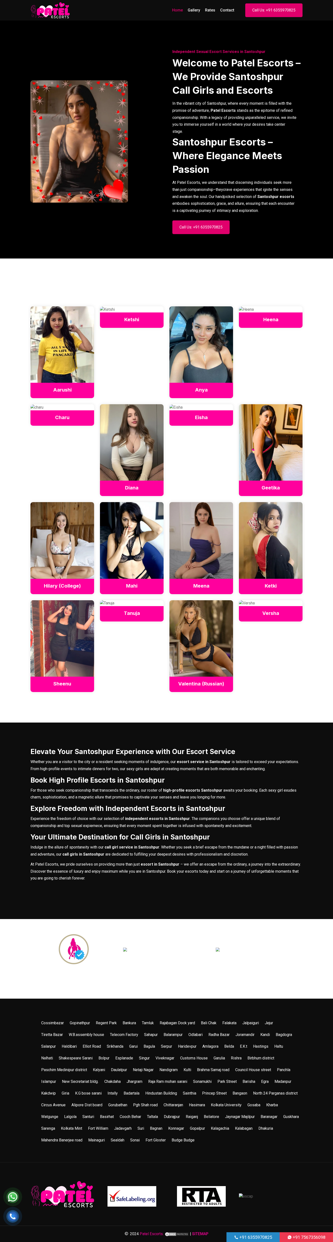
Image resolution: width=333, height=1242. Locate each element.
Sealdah (117, 1140)
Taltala (152, 1116)
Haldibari (69, 1046)
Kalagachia (220, 1128)
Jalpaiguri (250, 1023)
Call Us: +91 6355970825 (273, 10)
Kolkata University (226, 1105)
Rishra (236, 1058)
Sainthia (189, 1093)
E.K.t (243, 1046)
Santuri (88, 1116)
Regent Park (106, 1023)
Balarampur (173, 1034)
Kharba (272, 1105)
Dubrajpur (172, 1116)
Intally (113, 1093)
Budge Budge (183, 1140)
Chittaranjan (173, 1105)
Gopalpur (197, 1128)
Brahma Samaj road (213, 1069)
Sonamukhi (202, 1081)
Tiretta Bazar (52, 1034)
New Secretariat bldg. (80, 1081)
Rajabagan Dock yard (177, 1023)
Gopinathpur (80, 1023)
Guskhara (291, 1116)
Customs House (194, 1058)
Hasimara (197, 1105)
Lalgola (70, 1116)
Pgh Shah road (145, 1105)
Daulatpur (119, 1069)
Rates (210, 10)
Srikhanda (115, 1046)
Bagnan (156, 1128)
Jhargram (134, 1081)
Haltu (278, 1046)
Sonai (135, 1140)
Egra (265, 1081)
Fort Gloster (156, 1140)
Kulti (187, 1069)
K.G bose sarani (88, 1093)
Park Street (227, 1081)
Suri (140, 1128)
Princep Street (214, 1093)
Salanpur (48, 1046)
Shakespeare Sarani (76, 1058)
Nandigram (168, 1069)
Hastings (260, 1046)
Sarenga (48, 1128)
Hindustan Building (161, 1093)
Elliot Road (92, 1046)
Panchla (283, 1069)
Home (177, 10)
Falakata (229, 1023)
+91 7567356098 (308, 1237)
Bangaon (240, 1093)
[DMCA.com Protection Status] (177, 1234)
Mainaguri (96, 1140)
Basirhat (107, 1116)
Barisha (249, 1081)
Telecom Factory (124, 1034)
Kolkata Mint (71, 1128)
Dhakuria (265, 1128)
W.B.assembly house (86, 1034)
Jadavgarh (123, 1128)
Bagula (149, 1046)
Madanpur (282, 1081)
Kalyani (99, 1069)
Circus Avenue (53, 1105)
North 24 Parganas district (275, 1093)
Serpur (166, 1046)
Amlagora (210, 1046)
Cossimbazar (52, 1023)
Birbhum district (260, 1058)
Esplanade (124, 1058)
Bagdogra (284, 1034)
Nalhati (47, 1058)
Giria (65, 1093)
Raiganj (192, 1116)
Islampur (48, 1081)
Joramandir (245, 1034)
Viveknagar (165, 1058)
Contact (227, 10)
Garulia (219, 1058)
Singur (144, 1058)
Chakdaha (112, 1081)
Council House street (253, 1069)
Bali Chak (208, 1023)
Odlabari (195, 1034)
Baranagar (269, 1116)
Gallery (194, 10)
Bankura (129, 1023)
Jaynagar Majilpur (240, 1116)
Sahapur (151, 1034)
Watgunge (49, 1116)
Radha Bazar (219, 1034)
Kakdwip (48, 1093)
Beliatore (211, 1116)
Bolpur (103, 1058)
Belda (229, 1046)
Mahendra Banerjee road (61, 1140)
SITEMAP (200, 1234)
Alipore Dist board (86, 1105)
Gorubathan (117, 1105)
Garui (133, 1046)
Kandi (265, 1034)
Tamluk (148, 1023)
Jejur (269, 1023)
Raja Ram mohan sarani (167, 1081)
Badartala (131, 1093)
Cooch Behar (130, 1116)
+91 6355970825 (255, 1237)
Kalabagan (244, 1128)
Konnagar (176, 1128)
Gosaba (253, 1105)
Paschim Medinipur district (64, 1069)
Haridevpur (187, 1046)
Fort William (98, 1128)
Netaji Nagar (143, 1069)
